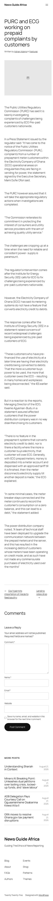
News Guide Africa (15, 4)
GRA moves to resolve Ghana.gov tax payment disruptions (19, 817)
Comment (9, 642)
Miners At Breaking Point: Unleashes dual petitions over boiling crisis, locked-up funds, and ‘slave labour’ (21, 783)
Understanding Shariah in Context (18, 768)
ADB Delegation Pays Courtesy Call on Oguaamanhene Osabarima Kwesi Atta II (21, 801)
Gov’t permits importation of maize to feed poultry (16, 594)
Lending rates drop (41, 592)
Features (33, 51)
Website (8, 703)
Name (7, 677)
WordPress (44, 895)
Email (7, 690)
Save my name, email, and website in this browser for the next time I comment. (26, 718)
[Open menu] (47, 5)
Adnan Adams (20, 51)
